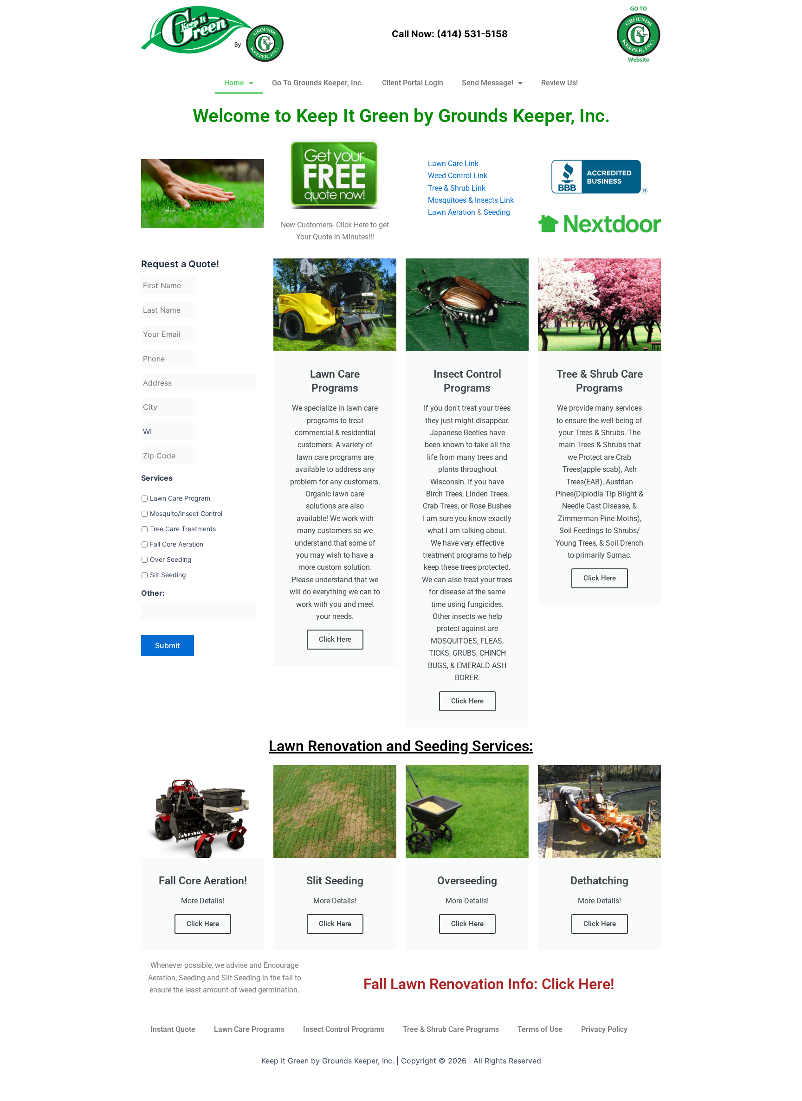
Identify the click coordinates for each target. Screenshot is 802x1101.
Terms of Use (540, 1029)
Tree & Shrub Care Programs (451, 1029)
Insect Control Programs (343, 1029)
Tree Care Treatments (183, 529)
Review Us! (559, 82)
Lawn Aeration (451, 212)
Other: (153, 593)
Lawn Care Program (180, 498)
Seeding (497, 212)
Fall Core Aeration (176, 544)
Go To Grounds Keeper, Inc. (317, 82)
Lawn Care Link (453, 163)
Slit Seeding (168, 575)
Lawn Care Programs (249, 1029)
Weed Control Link (457, 175)
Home (234, 82)
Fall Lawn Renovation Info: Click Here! (488, 984)
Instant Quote (172, 1029)
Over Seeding (171, 559)
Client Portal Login (412, 82)
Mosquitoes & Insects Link (471, 200)
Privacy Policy (604, 1029)
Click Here (335, 639)
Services (157, 478)
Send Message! (487, 82)
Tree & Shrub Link (456, 188)
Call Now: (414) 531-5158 (450, 33)
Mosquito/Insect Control (186, 513)
